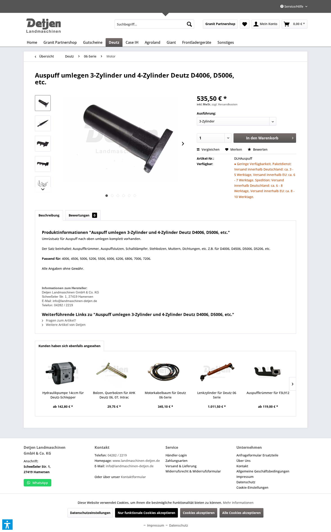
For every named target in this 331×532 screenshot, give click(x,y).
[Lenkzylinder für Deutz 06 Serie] (217, 372)
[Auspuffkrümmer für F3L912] (268, 372)
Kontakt (242, 466)
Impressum (245, 476)
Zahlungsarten (177, 460)
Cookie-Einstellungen (252, 487)
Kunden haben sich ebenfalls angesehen (69, 346)
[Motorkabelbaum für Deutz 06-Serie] (165, 372)
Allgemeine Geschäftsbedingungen (262, 471)
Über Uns (243, 460)
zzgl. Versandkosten (225, 104)
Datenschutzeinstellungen (90, 513)
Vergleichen (210, 149)
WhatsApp (40, 483)
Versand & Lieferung (181, 466)
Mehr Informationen (238, 502)
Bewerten (260, 149)
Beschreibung (49, 215)
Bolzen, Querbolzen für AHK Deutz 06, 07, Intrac (114, 395)
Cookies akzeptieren (199, 513)
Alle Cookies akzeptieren (241, 513)
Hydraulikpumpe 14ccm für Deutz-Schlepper (63, 395)
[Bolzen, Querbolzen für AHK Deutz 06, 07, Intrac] (114, 372)
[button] (7, 524)
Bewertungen (82, 215)
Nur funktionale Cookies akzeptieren (146, 513)
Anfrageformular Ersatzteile (257, 455)
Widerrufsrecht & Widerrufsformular (193, 471)
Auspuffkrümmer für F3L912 (268, 393)
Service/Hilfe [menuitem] (293, 6)
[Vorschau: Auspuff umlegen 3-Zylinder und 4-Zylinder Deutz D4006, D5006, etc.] (43, 103)
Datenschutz (245, 482)
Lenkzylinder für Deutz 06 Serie (216, 395)
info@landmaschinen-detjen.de (130, 466)
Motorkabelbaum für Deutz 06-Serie (165, 395)
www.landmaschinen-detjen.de (136, 460)
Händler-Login (176, 455)
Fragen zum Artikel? (60, 320)
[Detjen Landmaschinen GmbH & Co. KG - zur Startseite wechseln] (43, 26)
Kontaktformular (133, 477)
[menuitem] (154, 24)
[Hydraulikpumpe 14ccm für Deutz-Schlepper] (63, 372)
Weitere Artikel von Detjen (65, 324)
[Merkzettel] (244, 24)
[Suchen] (189, 24)
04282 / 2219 (117, 455)
